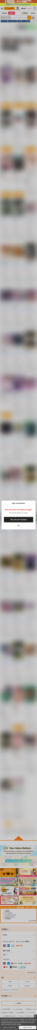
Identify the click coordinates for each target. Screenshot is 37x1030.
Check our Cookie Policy (9, 1027)
